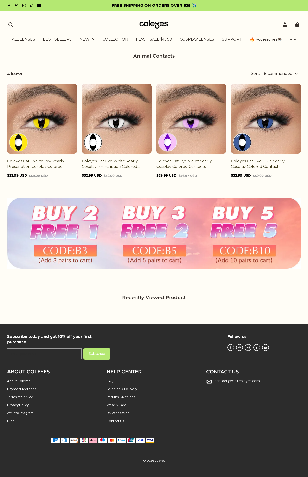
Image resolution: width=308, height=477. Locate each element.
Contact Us (115, 421)
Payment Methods (21, 389)
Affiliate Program (20, 413)
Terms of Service (20, 397)
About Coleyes (18, 381)
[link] (115, 39)
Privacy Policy (18, 405)
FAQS (111, 381)
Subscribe (97, 353)
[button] (10, 24)
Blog (11, 421)
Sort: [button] (272, 73)
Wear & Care (116, 405)
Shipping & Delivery (122, 389)
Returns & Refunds (121, 397)
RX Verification (118, 413)
